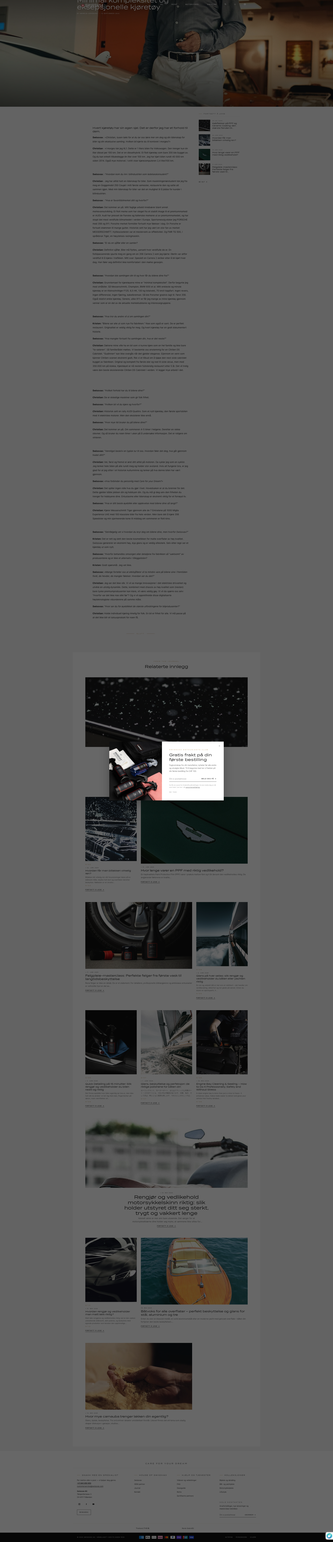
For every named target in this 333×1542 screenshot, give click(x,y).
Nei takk (173, 792)
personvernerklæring (193, 787)
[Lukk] (219, 745)
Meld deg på (207, 779)
